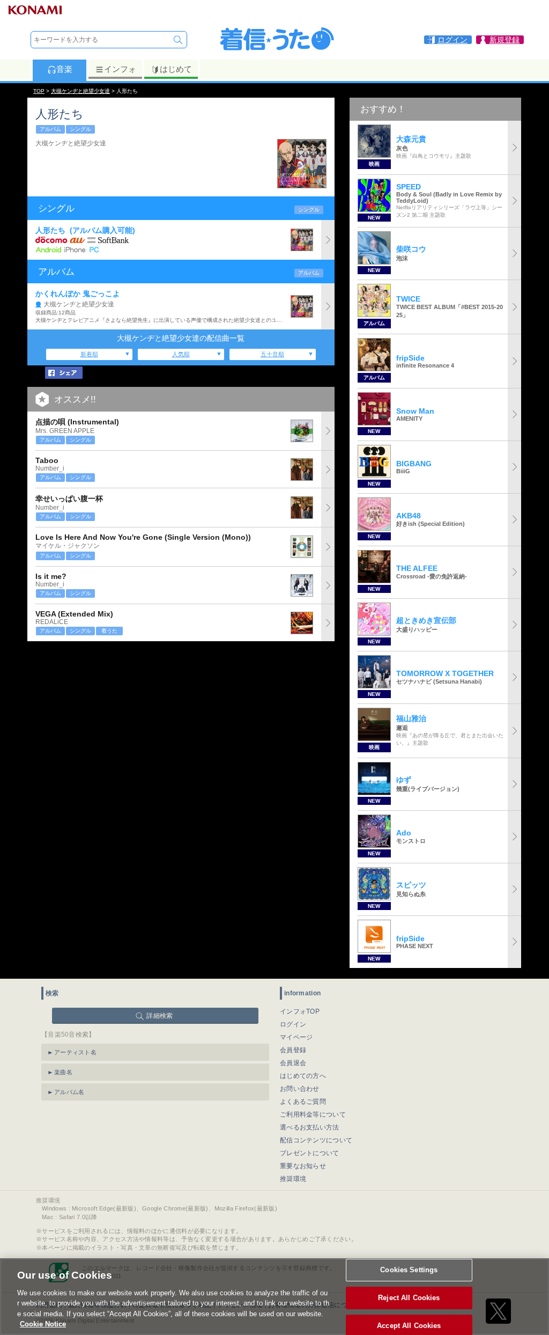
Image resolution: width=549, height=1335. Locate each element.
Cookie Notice (43, 1324)
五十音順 (272, 354)
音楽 (64, 69)
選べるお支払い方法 (309, 1127)
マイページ (296, 1037)
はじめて (176, 69)
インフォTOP (300, 1011)
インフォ (120, 69)
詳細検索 (159, 1015)
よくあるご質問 (303, 1101)
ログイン (293, 1024)
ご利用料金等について (313, 1114)
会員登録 (293, 1050)
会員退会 (293, 1063)
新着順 (89, 354)
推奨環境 (293, 1179)
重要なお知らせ (303, 1166)
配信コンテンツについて (316, 1140)
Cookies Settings (408, 1270)
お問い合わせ (300, 1088)
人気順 (181, 354)
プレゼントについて (309, 1153)
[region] (274, 1296)
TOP (38, 91)
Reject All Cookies (409, 1298)
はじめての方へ (303, 1076)
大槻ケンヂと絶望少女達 (80, 91)
